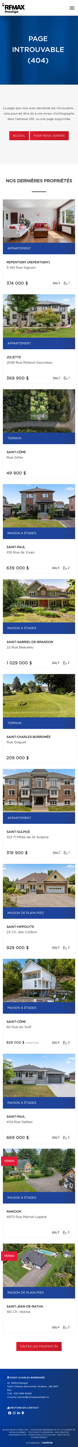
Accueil (19, 136)
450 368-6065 (22, 1393)
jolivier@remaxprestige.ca (33, 1397)
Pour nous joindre (49, 136)
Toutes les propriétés (39, 1346)
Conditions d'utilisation (42, 1435)
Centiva (46, 1442)
